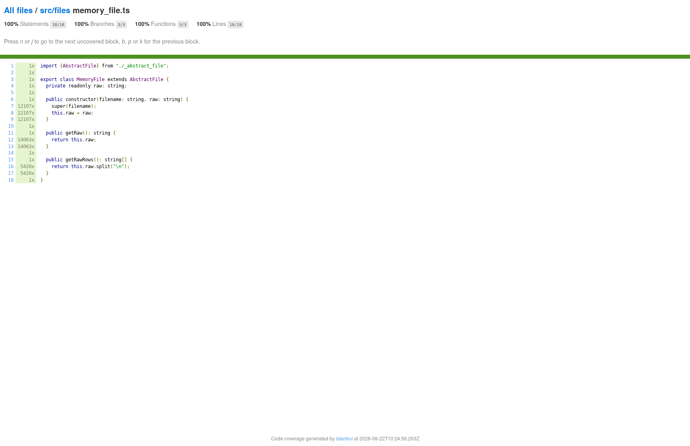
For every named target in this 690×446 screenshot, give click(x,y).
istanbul (344, 438)
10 (11, 126)
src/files (55, 10)
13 (11, 146)
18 (11, 180)
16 (11, 166)
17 (11, 173)
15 (11, 160)
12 (11, 140)
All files (18, 10)
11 (11, 133)
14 (11, 153)
